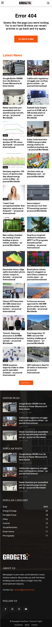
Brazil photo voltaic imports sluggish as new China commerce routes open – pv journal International (37, 274)
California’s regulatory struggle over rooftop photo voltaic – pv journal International (37, 82)
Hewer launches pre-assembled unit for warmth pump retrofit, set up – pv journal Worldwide (13, 113)
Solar (29, 74)
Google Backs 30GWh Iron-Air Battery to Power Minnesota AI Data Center (13, 82)
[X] (19, 609)
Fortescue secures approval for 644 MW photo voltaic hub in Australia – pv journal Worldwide (37, 306)
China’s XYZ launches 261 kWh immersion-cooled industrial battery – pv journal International (13, 306)
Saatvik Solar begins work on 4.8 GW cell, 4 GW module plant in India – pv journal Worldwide (37, 113)
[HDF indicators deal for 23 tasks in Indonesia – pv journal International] (38, 354)
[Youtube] (26, 609)
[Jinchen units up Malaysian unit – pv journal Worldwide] (38, 160)
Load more (25, 382)
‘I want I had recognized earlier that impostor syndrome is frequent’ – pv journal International (14, 208)
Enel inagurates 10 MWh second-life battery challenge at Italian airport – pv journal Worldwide (36, 338)
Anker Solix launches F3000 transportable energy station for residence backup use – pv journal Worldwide (37, 144)
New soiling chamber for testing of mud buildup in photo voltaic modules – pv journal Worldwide (12, 240)
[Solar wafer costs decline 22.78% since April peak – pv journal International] (14, 129)
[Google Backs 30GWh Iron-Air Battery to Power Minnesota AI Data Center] (14, 67)
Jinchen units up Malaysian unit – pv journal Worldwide (36, 174)
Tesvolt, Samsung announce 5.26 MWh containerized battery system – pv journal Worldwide (13, 338)
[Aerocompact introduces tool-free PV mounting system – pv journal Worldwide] (38, 192)
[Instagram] (12, 609)
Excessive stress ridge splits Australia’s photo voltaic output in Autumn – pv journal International (14, 274)
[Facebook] (5, 609)
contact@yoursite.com (24, 590)
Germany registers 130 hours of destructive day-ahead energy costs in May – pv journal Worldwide (13, 176)
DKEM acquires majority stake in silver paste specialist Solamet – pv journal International (13, 370)
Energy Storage (9, 74)
